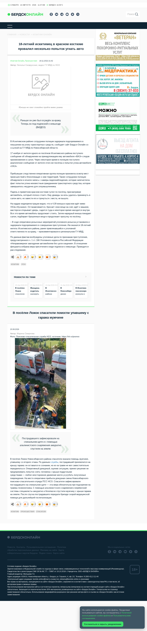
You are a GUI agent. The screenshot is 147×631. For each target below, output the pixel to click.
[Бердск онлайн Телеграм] (61, 14)
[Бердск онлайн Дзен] (72, 14)
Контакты (21, 547)
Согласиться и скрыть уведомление (102, 624)
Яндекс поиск (45, 553)
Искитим (15, 264)
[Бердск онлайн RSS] (77, 14)
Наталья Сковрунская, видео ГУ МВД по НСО (38, 65)
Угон (23, 264)
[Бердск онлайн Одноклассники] (51, 14)
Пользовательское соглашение (41, 547)
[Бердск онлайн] (25, 14)
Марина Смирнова (25, 333)
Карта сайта (58, 553)
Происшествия (31, 61)
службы (54, 462)
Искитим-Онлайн (17, 61)
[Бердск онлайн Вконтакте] (56, 14)
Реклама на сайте (48, 550)
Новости (11, 547)
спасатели (41, 511)
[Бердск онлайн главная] (23, 537)
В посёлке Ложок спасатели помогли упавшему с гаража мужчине (20, 297)
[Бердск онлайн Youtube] (67, 14)
